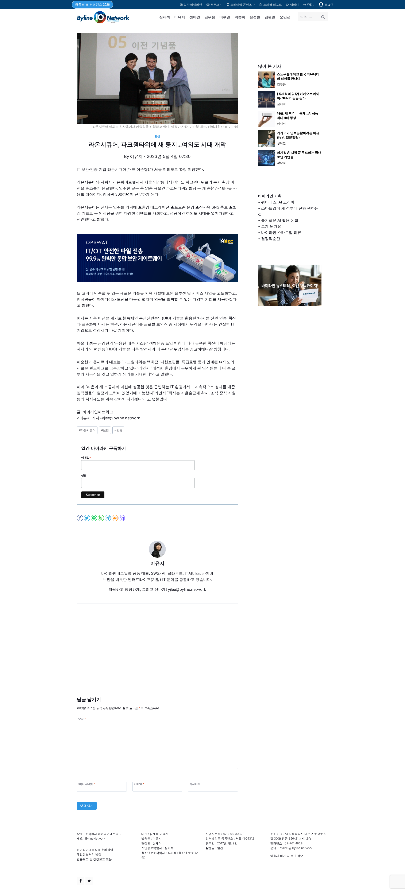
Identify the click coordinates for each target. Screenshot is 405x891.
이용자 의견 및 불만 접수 (286, 855)
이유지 (179, 17)
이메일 (86, 458)
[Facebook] (80, 881)
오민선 (285, 17)
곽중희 (240, 17)
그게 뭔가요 (271, 226)
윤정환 (255, 17)
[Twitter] (89, 881)
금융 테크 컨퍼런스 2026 (92, 4)
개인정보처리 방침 (89, 854)
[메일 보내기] (115, 518)
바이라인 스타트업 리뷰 (281, 232)
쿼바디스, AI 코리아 (277, 202)
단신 (157, 136)
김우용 (209, 17)
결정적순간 (270, 238)
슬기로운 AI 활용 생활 (279, 220)
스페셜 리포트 (272, 4)
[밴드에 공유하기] (101, 518)
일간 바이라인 (193, 4)
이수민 (224, 17)
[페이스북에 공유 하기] (80, 518)
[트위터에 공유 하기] (87, 518)
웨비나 (294, 4)
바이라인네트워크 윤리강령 (95, 849)
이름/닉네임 (86, 784)
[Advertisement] (157, 656)
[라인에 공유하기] (94, 518)
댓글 (82, 718)
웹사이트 (194, 784)
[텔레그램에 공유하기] (108, 518)
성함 (84, 475)
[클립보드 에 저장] (122, 518)
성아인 (194, 17)
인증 (118, 430)
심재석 (164, 17)
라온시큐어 (87, 430)
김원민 (270, 17)
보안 (105, 430)
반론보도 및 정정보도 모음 (94, 859)
